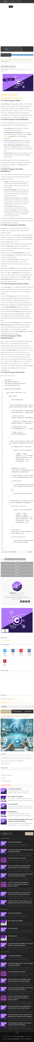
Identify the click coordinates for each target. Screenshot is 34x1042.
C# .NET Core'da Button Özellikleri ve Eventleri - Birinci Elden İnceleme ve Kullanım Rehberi (18, 884)
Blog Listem (28, 711)
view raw (30, 551)
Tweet (17, 563)
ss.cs (2, 551)
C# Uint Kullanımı (13, 804)
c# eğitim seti (20, 760)
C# (6, 59)
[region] (17, 464)
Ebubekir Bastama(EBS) (14, 1039)
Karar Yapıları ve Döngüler (15, 796)
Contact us (30, 833)
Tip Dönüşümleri (12, 812)
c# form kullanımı (5, 763)
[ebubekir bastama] (21, 601)
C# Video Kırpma (13, 59)
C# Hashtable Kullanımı (11, 98)
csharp (20, 59)
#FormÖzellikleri (17, 758)
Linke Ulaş (15, 699)
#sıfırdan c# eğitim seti (7, 775)
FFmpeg (6, 136)
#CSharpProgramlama (6, 758)
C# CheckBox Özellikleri (14, 789)
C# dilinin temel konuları (9, 760)
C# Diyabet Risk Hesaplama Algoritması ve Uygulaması (16, 715)
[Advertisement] (17, 27)
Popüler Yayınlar (17, 711)
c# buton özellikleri (6, 781)
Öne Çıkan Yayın (6, 711)
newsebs (25, 59)
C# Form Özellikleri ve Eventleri (17, 858)
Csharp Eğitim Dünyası (19, 1036)
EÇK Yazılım (28, 1039)
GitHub (14, 551)
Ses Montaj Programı (9, 95)
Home (2, 59)
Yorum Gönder (6, 640)
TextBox (3, 778)
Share (17, 566)
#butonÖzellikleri (27, 758)
